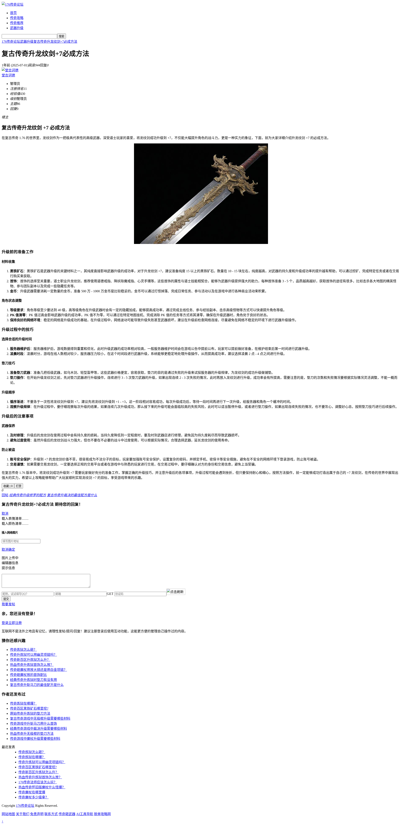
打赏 (18, 486)
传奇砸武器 (67, 814)
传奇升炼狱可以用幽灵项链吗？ (33, 654)
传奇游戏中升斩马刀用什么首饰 (33, 723)
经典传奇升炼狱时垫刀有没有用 (33, 680)
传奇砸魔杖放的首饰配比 (28, 675)
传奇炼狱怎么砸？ (23, 649)
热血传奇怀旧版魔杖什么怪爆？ (41, 787)
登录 (5, 623)
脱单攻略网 (102, 814)
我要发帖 (8, 604)
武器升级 (16, 28)
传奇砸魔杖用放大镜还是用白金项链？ (38, 670)
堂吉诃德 (8, 75)
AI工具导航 (84, 814)
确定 (11, 549)
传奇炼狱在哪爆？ (23, 703)
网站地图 (8, 814)
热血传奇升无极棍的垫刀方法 (32, 733)
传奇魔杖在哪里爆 (31, 792)
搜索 (61, 36)
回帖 (5, 495)
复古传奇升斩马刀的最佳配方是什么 (37, 685)
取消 (5, 513)
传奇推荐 (16, 23)
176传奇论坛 (11, 41)
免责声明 (37, 814)
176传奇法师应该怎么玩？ (37, 782)
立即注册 (15, 623)
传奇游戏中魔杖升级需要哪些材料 (35, 738)
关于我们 (22, 814)
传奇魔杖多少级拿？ (33, 797)
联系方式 (51, 814)
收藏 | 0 (8, 486)
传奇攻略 (16, 18)
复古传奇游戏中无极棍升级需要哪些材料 (40, 718)
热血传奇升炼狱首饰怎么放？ (32, 664)
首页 (13, 13)
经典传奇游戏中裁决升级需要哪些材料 (38, 728)
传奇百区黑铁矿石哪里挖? (29, 708)
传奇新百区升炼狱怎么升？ (30, 659)
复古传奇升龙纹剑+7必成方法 (55, 41)
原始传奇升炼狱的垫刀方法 (30, 713)
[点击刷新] (175, 592)
